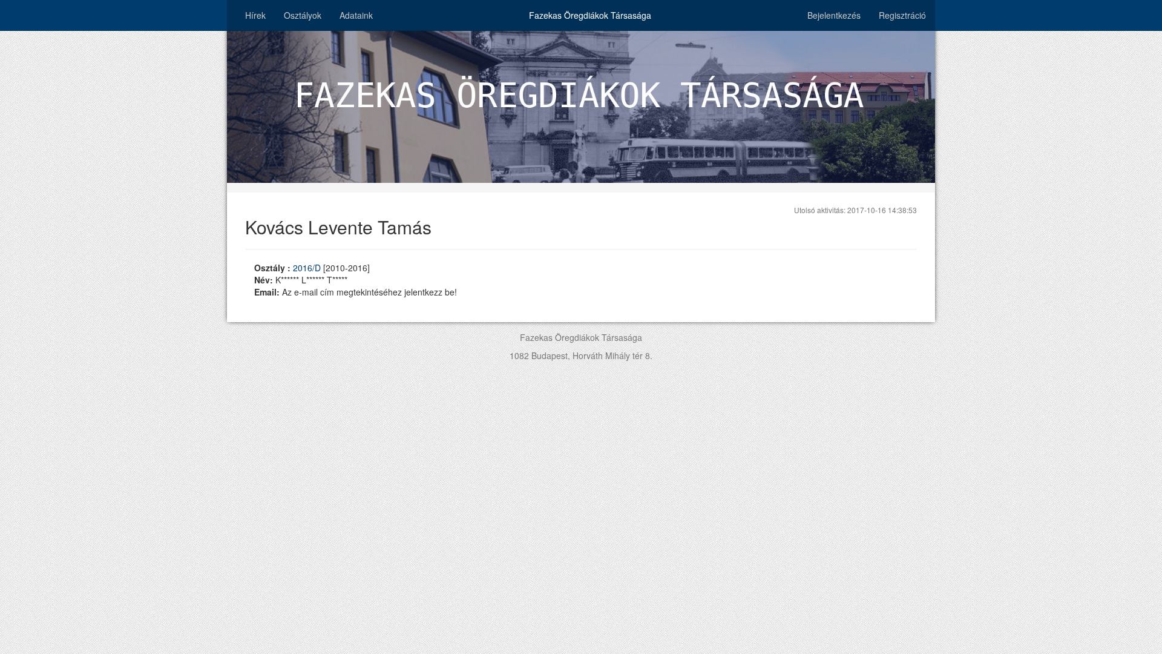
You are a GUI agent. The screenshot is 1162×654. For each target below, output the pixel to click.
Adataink (356, 15)
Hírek (255, 15)
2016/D (308, 268)
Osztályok (302, 15)
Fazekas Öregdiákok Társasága (590, 15)
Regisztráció (902, 15)
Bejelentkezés (834, 15)
